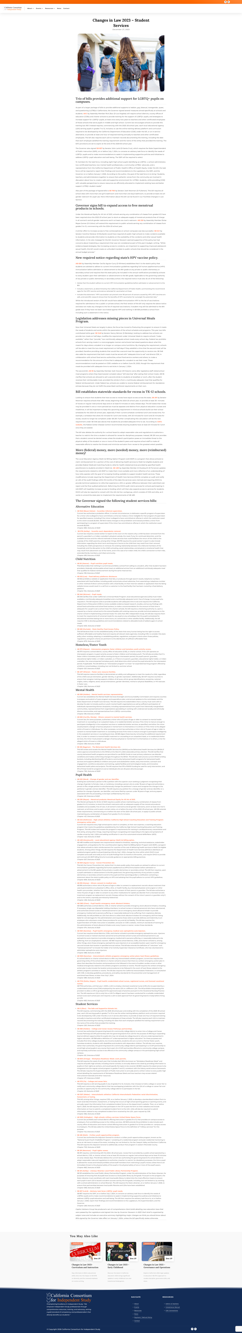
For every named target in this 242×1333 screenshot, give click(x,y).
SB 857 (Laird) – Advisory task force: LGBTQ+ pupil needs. (100, 1191)
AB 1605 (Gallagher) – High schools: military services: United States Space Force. (109, 1117)
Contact (66, 8)
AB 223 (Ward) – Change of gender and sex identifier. (98, 779)
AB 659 (79, 263)
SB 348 (98, 333)
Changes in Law (77, 1243)
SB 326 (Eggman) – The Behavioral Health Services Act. (99, 747)
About (29, 8)
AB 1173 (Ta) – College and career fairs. (92, 1081)
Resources (49, 8)
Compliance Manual (173, 1307)
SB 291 (154, 398)
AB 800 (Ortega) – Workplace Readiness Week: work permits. (101, 1059)
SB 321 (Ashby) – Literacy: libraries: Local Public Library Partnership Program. (107, 1171)
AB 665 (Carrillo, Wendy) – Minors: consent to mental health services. (104, 717)
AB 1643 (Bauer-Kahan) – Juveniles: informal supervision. (99, 511)
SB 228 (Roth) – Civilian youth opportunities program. (98, 1135)
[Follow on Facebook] (225, 2)
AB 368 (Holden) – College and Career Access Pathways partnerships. (104, 1029)
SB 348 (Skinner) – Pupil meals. (89, 594)
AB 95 (91, 371)
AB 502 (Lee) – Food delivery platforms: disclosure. (97, 576)
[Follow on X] (228, 2)
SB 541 (157, 231)
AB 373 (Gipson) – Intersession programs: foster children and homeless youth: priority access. (114, 649)
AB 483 (116, 468)
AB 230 (140, 220)
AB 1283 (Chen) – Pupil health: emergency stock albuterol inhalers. (103, 903)
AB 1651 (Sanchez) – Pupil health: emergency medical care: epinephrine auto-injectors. (111, 931)
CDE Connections (172, 1310)
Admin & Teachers (172, 1303)
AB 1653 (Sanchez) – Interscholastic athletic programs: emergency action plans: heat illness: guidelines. (118, 956)
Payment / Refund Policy (143, 1317)
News (59, 8)
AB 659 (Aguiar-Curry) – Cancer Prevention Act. (96, 863)
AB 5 (85, 114)
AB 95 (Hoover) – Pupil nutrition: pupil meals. (95, 563)
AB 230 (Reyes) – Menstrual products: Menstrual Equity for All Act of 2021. (106, 799)
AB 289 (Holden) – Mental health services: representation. (100, 694)
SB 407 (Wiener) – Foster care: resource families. (96, 672)
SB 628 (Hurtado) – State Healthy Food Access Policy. (98, 629)
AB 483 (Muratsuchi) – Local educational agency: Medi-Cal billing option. (106, 840)
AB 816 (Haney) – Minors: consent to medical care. (97, 883)
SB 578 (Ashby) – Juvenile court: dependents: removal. (99, 531)
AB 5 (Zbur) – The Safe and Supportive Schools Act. (97, 1008)
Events (38, 8)
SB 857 (99, 148)
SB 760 (112, 191)
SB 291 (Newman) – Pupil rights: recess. (92, 1150)
